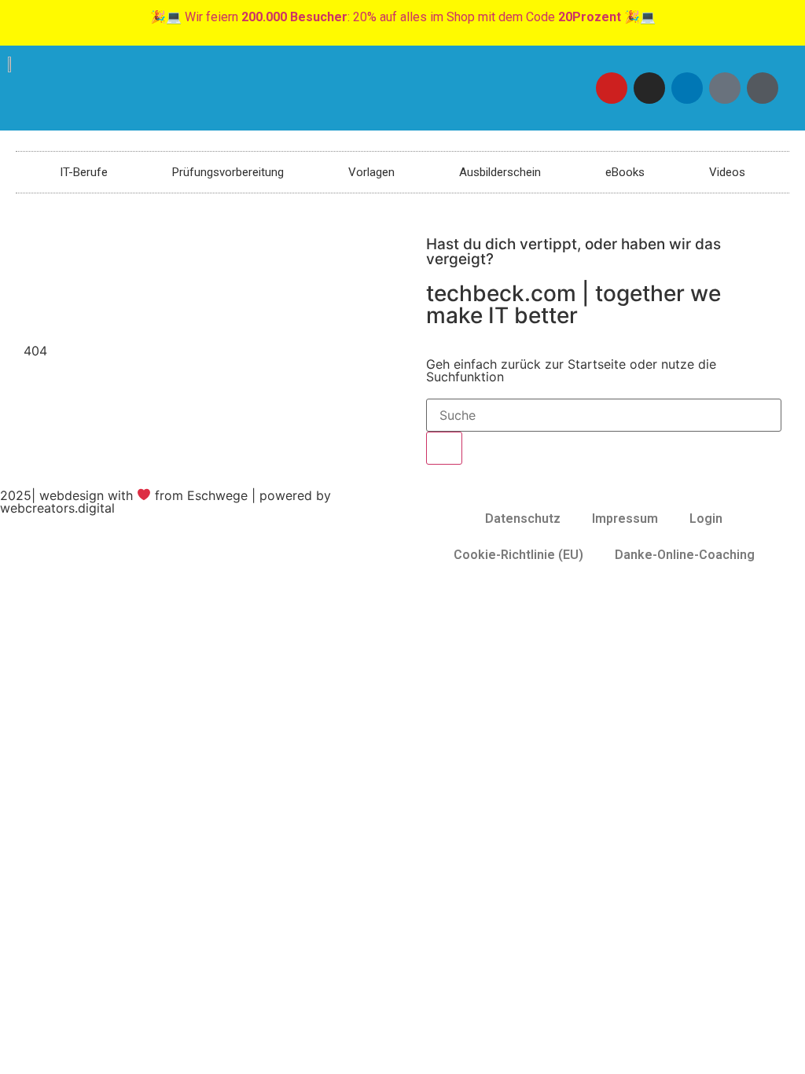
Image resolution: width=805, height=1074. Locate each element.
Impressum (625, 518)
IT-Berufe (84, 172)
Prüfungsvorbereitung (228, 172)
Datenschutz (523, 518)
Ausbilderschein (500, 172)
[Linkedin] (687, 88)
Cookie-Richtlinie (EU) (518, 554)
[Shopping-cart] (762, 88)
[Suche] (444, 448)
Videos (727, 172)
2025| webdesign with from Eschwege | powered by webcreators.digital (165, 501)
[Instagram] (649, 88)
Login (705, 518)
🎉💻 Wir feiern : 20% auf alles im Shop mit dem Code (403, 16)
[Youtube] (611, 88)
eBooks (625, 172)
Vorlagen (371, 172)
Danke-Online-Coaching (685, 554)
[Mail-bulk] (725, 88)
